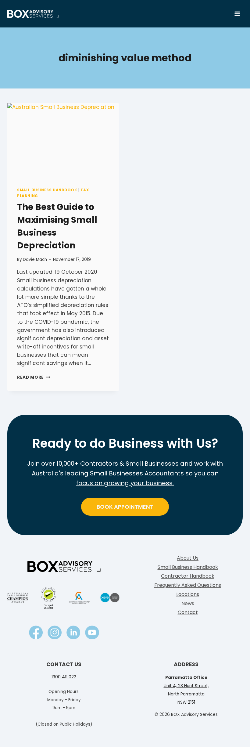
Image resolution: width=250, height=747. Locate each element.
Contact (188, 612)
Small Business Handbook (47, 190)
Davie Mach (35, 259)
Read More (33, 377)
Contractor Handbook (187, 575)
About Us (187, 557)
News (187, 603)
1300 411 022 (64, 677)
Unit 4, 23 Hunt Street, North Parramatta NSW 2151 (186, 694)
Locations (187, 594)
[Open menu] (237, 13)
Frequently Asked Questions (187, 585)
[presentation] (63, 140)
